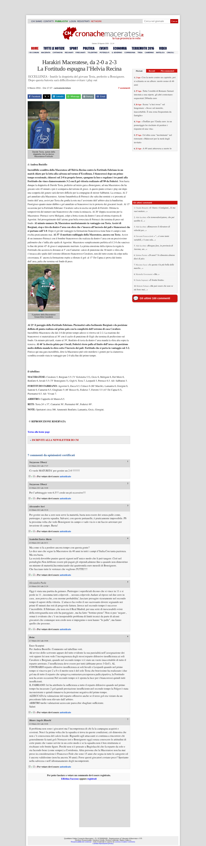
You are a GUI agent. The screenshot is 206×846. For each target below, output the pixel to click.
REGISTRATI (83, 21)
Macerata (45, 52)
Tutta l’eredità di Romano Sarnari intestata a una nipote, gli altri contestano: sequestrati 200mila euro (154, 94)
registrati (92, 778)
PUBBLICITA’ (61, 21)
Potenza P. (104, 52)
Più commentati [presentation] (167, 70)
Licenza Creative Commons (125, 842)
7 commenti (124, 88)
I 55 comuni (34, 52)
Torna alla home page (39, 431)
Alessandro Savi (37, 506)
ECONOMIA (120, 48)
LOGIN (72, 21)
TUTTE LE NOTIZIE (54, 48)
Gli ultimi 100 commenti (155, 298)
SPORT (74, 48)
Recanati (69, 52)
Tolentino (92, 52)
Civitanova (58, 52)
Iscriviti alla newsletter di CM (54, 440)
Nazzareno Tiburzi (38, 462)
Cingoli (170, 52)
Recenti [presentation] (152, 70)
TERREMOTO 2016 (143, 48)
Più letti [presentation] (139, 70)
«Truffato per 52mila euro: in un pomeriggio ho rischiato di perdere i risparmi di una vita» (153, 125)
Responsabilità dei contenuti (81, 842)
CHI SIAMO (36, 21)
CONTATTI (48, 21)
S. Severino (117, 52)
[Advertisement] (104, 806)
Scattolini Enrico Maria (40, 539)
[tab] (139, 71)
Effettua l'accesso (70, 778)
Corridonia (129, 52)
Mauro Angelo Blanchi (40, 720)
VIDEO (163, 48)
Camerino (149, 52)
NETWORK (96, 21)
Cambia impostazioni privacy (103, 843)
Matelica (160, 52)
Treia (140, 52)
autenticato (65, 476)
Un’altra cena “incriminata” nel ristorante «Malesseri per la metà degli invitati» (153, 138)
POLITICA (88, 48)
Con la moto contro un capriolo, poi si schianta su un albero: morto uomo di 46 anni (155, 81)
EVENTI (103, 48)
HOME (34, 48)
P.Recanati (80, 52)
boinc (32, 637)
